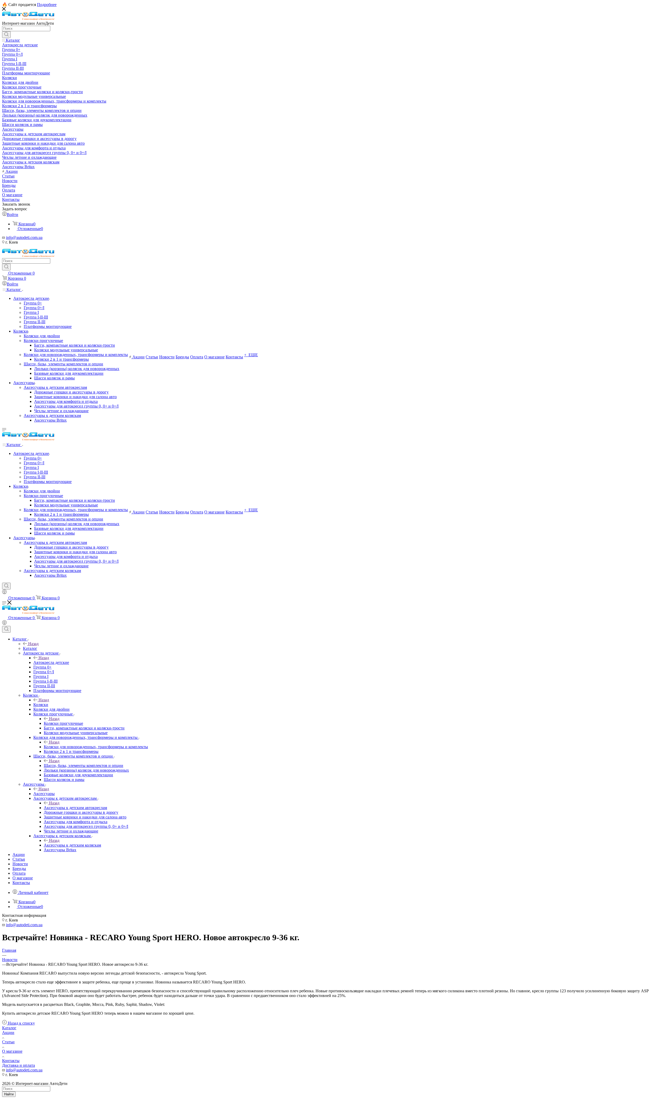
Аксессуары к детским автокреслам (75, 807)
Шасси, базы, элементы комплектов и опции (83, 765)
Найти (9, 1094)
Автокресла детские (51, 662)
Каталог (30, 648)
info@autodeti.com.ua (24, 237)
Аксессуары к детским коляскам (72, 845)
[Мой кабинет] (4, 592)
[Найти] (6, 34)
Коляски (40, 704)
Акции (8, 1032)
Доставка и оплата (18, 1065)
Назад (33, 643)
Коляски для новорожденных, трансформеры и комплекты (96, 747)
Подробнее (47, 4)
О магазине (12, 1051)
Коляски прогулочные (63, 723)
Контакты (11, 1060)
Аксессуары (44, 793)
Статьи (8, 1042)
